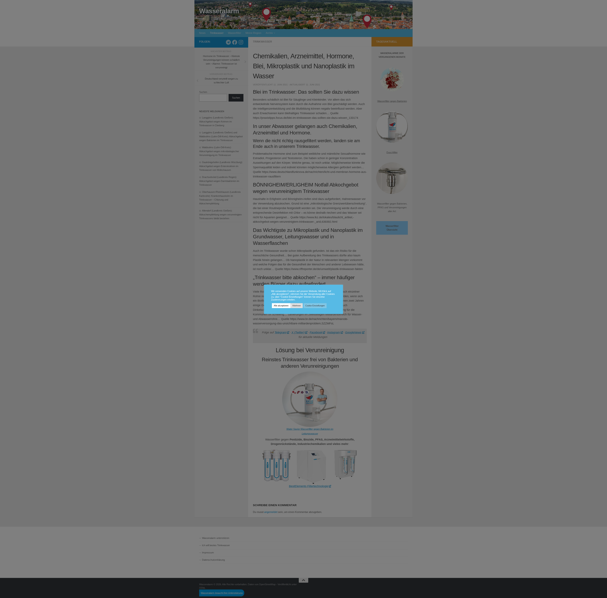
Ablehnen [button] (296, 305)
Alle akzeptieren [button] (281, 305)
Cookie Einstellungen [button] (315, 305)
